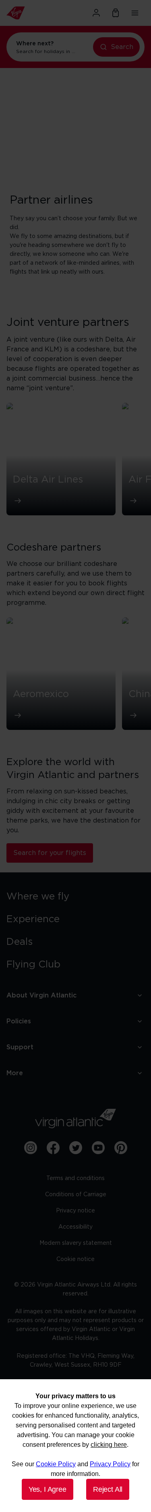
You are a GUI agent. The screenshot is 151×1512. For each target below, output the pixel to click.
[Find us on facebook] (53, 1147)
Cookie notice (75, 1259)
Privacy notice (75, 1211)
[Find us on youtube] (98, 1147)
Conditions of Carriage (75, 1194)
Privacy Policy (110, 1464)
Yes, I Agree (47, 1489)
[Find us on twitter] (75, 1147)
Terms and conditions (75, 1178)
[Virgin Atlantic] (27, 13)
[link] (75, 896)
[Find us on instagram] (30, 1147)
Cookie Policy (56, 1464)
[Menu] (135, 13)
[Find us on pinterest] (120, 1147)
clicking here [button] (109, 1444)
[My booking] (115, 13)
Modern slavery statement (75, 1243)
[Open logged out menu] (96, 13)
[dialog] (75, 1445)
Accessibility (75, 1227)
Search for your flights (49, 853)
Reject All (107, 1489)
